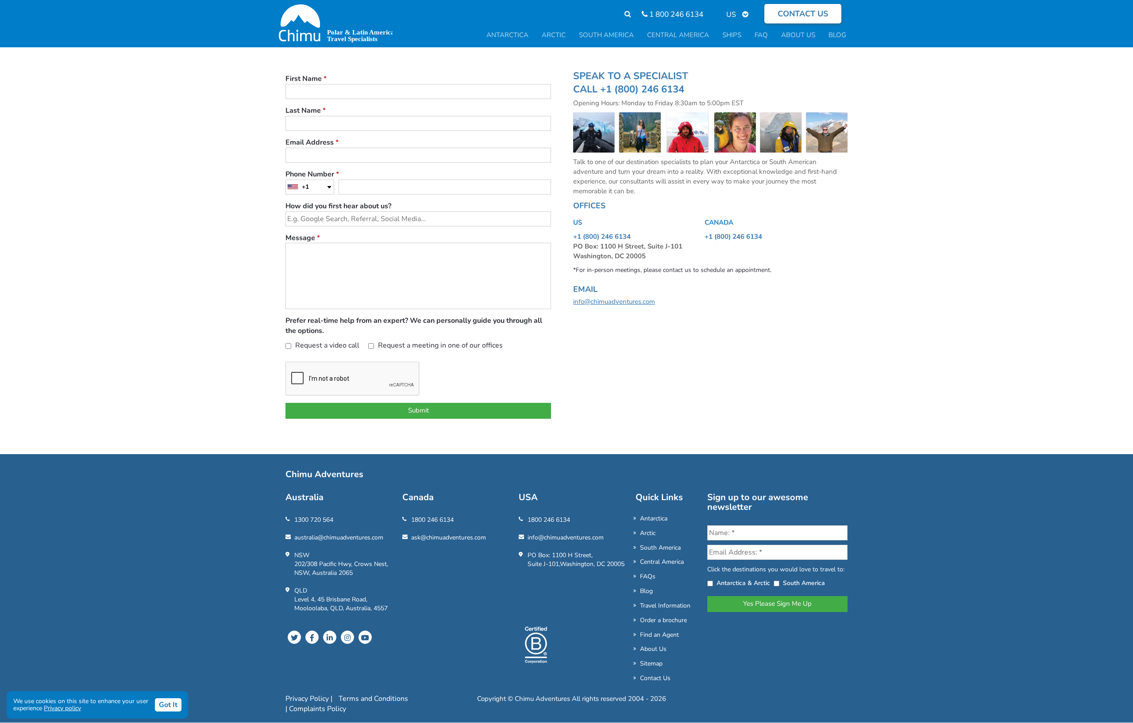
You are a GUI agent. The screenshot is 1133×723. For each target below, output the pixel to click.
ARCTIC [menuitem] (554, 35)
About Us (653, 649)
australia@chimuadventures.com (338, 537)
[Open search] (623, 14)
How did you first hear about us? (338, 206)
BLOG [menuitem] (837, 35)
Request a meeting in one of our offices (439, 345)
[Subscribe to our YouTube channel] (365, 637)
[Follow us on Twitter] (294, 637)
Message (302, 238)
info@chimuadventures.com (614, 301)
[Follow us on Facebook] (312, 637)
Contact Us (655, 678)
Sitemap (651, 663)
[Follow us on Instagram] (347, 637)
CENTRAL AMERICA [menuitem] (678, 35)
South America (660, 547)
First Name (306, 79)
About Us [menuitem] (798, 35)
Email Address (312, 142)
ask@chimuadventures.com (448, 537)
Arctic (647, 533)
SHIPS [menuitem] (731, 35)
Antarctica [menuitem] (507, 35)
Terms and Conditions (373, 699)
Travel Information (665, 605)
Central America (662, 562)
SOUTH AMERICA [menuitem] (606, 35)
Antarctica (653, 518)
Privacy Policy (308, 699)
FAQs (647, 576)
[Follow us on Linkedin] (329, 637)
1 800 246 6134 (675, 14)
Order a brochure (663, 620)
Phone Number (312, 174)
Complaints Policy (317, 709)
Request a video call (326, 345)
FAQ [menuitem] (761, 35)
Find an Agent (659, 635)
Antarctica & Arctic (743, 583)
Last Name (305, 110)
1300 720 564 (313, 520)
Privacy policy (62, 708)
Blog (646, 591)
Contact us (803, 13)
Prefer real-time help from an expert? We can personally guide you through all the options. (413, 326)
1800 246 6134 (432, 520)
